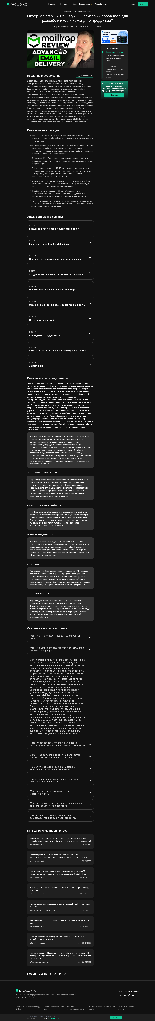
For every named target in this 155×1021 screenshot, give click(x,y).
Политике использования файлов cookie (102, 1008)
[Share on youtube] (133, 995)
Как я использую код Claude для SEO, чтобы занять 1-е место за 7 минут (60, 921)
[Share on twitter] (120, 995)
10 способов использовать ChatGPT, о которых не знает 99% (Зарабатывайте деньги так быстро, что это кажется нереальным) (60, 839)
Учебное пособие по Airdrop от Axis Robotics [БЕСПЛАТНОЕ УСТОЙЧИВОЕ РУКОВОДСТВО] (57, 938)
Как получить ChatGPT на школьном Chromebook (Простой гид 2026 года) (59, 888)
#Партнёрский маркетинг (63, 27)
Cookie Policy (53, 1018)
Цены (75, 4)
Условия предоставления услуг (54, 1008)
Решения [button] (51, 4)
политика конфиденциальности (75, 1008)
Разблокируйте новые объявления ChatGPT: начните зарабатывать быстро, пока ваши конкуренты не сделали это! (58, 856)
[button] (60, 49)
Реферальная (84, 4)
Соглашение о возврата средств (127, 1008)
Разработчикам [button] (101, 4)
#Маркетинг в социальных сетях (43, 910)
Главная (67, 11)
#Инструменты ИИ (37, 845)
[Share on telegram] (129, 995)
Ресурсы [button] (63, 4)
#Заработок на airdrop (39, 943)
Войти (133, 4)
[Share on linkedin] (124, 995)
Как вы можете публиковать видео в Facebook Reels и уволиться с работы (60, 905)
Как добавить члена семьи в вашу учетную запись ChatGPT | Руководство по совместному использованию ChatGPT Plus (58, 872)
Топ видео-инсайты (83, 11)
